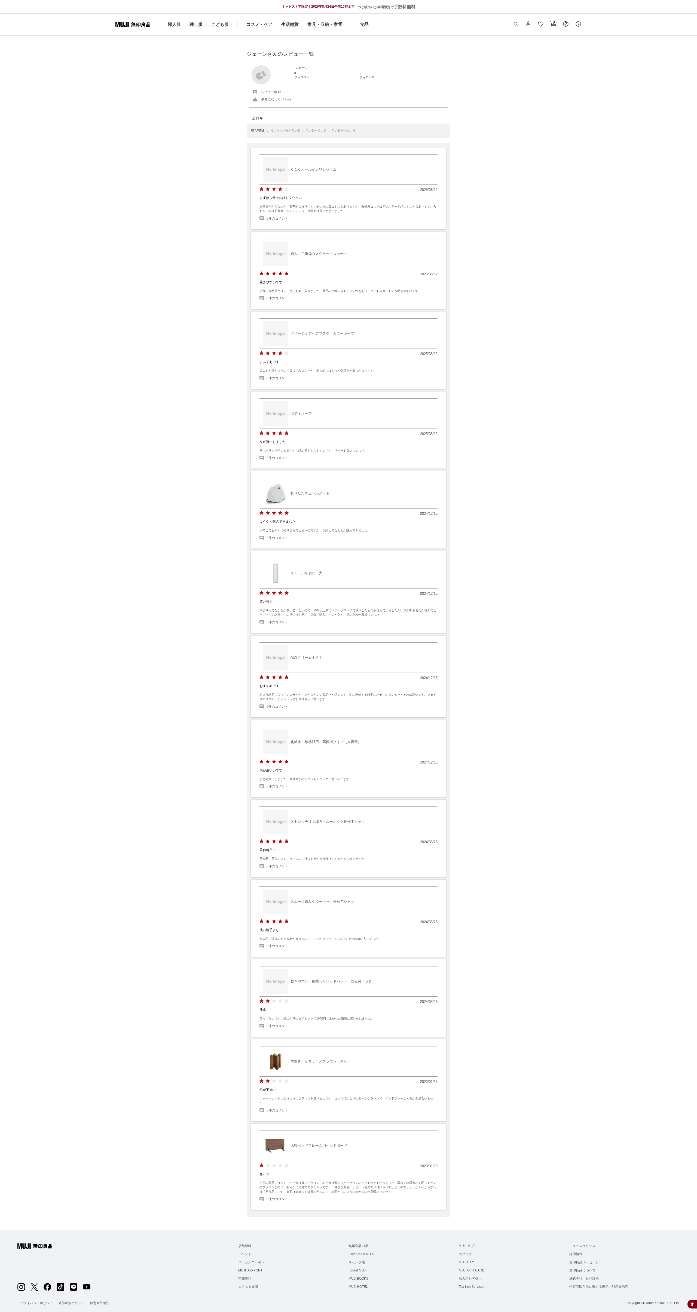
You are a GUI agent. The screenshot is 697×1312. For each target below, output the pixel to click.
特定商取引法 (99, 1303)
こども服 (220, 24)
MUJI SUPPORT (250, 1270)
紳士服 (196, 24)
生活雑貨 (290, 24)
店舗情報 (244, 1246)
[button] (515, 24)
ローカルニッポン (251, 1262)
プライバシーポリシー (36, 1303)
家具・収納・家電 (324, 24)
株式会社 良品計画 (584, 1278)
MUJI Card (467, 1262)
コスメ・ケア (259, 24)
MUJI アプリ (468, 1246)
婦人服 (174, 24)
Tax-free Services (471, 1287)
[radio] (261, 189)
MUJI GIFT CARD (472, 1270)
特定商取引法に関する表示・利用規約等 (598, 1287)
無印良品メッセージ (584, 1262)
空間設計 (244, 1278)
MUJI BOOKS (358, 1278)
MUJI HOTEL (358, 1287)
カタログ (465, 1254)
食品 (364, 24)
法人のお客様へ (470, 1278)
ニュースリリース (582, 1246)
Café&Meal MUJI (361, 1254)
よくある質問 (248, 1287)
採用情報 (575, 1254)
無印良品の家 (358, 1246)
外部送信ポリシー (71, 1303)
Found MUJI (357, 1270)
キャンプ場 (356, 1262)
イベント (244, 1254)
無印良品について (582, 1270)
